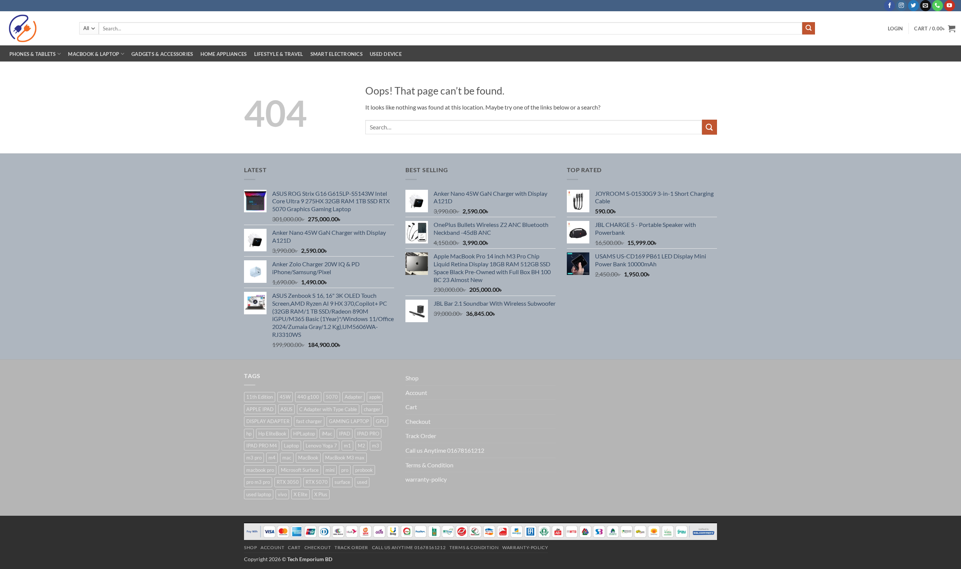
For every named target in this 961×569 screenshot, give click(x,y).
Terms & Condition (429, 464)
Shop (412, 377)
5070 (332, 397)
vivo (282, 494)
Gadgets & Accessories (162, 54)
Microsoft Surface (300, 470)
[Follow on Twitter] (913, 5)
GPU (381, 421)
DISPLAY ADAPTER (267, 421)
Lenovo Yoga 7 (321, 446)
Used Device (386, 54)
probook (364, 470)
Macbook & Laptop (93, 54)
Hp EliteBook (272, 434)
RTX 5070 (317, 482)
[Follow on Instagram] (901, 5)
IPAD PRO (368, 434)
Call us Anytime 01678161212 (444, 450)
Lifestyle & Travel (278, 54)
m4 (272, 458)
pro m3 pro (258, 482)
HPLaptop (304, 434)
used (362, 482)
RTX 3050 (288, 482)
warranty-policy (426, 479)
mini (329, 470)
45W (285, 397)
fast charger (309, 421)
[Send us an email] (925, 5)
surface (342, 482)
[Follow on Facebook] (889, 5)
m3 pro (254, 458)
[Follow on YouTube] (949, 5)
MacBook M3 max (345, 458)
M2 (361, 446)
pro (344, 470)
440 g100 (308, 397)
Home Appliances (223, 54)
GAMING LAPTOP (349, 421)
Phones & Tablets (32, 54)
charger (372, 409)
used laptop (258, 494)
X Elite (300, 494)
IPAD (344, 434)
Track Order (420, 435)
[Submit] (808, 28)
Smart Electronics (336, 54)
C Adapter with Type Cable (328, 409)
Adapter (353, 397)
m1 (347, 446)
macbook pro (260, 470)
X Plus (320, 494)
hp (249, 434)
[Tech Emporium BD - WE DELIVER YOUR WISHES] (37, 28)
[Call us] (937, 5)
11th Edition (259, 397)
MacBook (308, 458)
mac (286, 458)
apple (375, 397)
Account (416, 392)
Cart (411, 406)
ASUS (286, 409)
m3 (375, 446)
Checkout (418, 421)
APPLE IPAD (260, 409)
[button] (895, 28)
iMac (327, 434)
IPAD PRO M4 (261, 446)
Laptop (291, 446)
